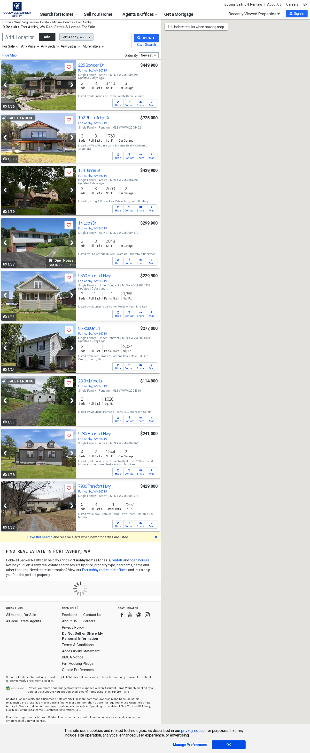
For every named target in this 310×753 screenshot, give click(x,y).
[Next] (72, 85)
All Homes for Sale (21, 615)
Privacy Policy (73, 627)
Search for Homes (57, 14)
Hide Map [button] (9, 55)
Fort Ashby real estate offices (104, 570)
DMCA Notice (72, 657)
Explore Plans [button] (120, 691)
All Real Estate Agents (23, 621)
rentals (117, 560)
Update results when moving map (198, 27)
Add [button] (47, 37)
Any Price (28, 46)
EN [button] (305, 4)
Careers (292, 4)
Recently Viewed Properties (253, 14)
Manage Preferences (190, 744)
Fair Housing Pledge (77, 663)
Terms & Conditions (78, 645)
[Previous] (5, 85)
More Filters (92, 46)
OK (228, 745)
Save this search (40, 537)
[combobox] (10, 46)
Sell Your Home (98, 14)
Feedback (69, 615)
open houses (139, 560)
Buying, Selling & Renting (243, 4)
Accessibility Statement (81, 651)
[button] (297, 13)
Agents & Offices (138, 14)
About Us (274, 4)
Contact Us (92, 615)
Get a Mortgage (179, 14)
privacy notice (193, 730)
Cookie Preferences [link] (78, 670)
